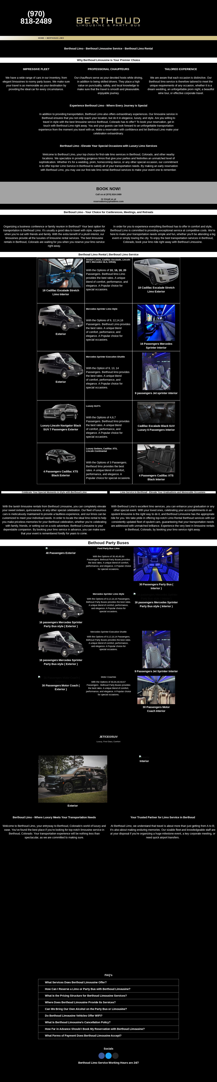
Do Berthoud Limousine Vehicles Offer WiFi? (73, 1015)
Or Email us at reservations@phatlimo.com (108, 200)
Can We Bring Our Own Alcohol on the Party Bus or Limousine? (86, 1009)
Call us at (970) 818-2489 (108, 194)
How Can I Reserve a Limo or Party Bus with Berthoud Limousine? (87, 989)
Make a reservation (107, 129)
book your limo (144, 242)
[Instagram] (115, 1056)
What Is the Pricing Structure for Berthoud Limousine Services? (86, 995)
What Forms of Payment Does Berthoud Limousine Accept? (83, 1035)
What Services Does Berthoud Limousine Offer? (76, 982)
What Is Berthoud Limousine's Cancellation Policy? (78, 1022)
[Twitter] (108, 1056)
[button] (108, 982)
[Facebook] (101, 1056)
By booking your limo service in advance (57, 529)
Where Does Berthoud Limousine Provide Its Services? (80, 1002)
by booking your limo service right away (176, 529)
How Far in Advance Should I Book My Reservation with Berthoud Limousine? (95, 1029)
